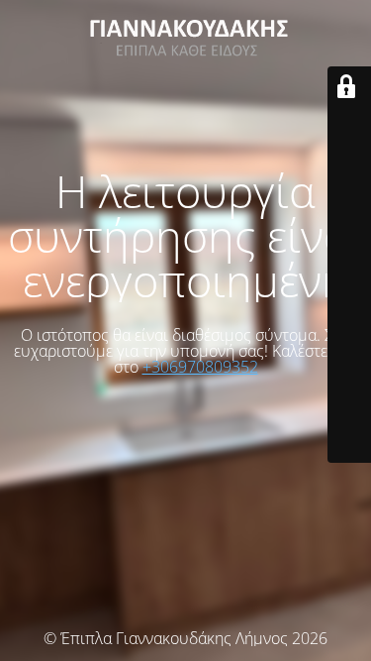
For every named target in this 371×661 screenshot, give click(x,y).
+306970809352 (200, 367)
